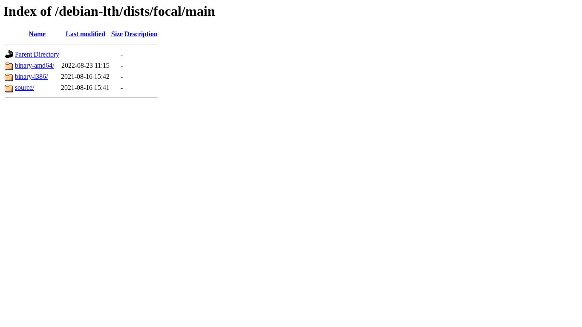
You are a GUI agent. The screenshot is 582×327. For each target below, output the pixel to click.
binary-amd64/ (34, 65)
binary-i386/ (31, 76)
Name (37, 33)
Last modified (85, 33)
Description (141, 33)
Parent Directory (37, 54)
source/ (24, 87)
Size (117, 33)
